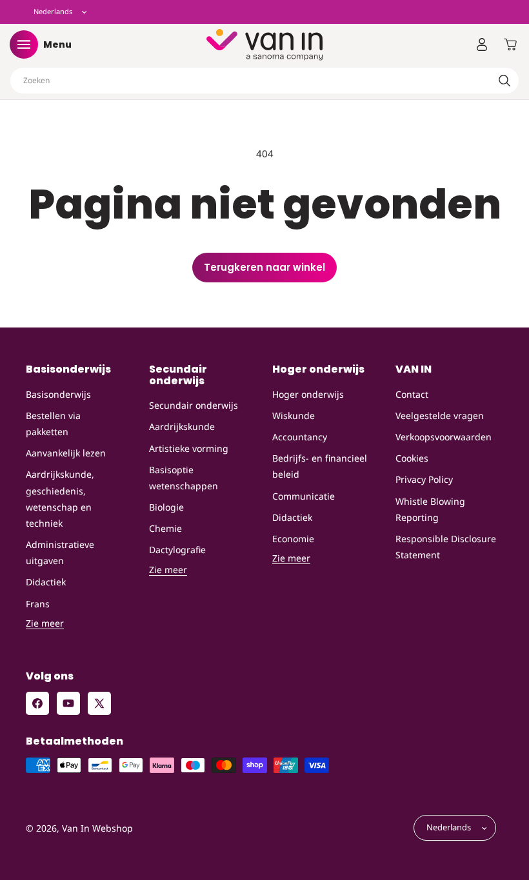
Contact (411, 394)
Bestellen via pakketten (53, 423)
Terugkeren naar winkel (264, 267)
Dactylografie (177, 549)
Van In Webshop (97, 828)
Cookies (411, 458)
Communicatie (303, 496)
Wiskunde (293, 415)
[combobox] (264, 80)
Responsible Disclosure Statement (445, 547)
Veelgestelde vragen (439, 415)
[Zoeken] (504, 80)
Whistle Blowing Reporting (430, 509)
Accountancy (299, 437)
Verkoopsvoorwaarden (443, 437)
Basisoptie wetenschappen (183, 478)
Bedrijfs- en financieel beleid (319, 466)
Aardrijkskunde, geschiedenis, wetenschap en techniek (60, 498)
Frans (38, 604)
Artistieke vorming (188, 448)
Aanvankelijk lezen (66, 453)
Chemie (165, 528)
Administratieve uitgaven (60, 552)
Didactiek (46, 582)
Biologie (166, 507)
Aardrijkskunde (182, 426)
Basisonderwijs (58, 394)
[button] (24, 44)
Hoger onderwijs (308, 394)
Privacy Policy (424, 479)
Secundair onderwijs (193, 405)
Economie (293, 539)
